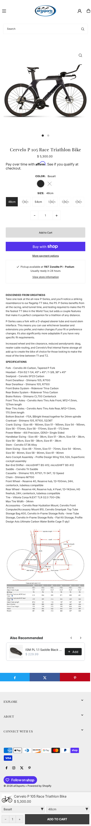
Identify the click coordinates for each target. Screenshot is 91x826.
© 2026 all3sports (14, 785)
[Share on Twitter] (45, 677)
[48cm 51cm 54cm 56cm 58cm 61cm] (67, 809)
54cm (38, 201)
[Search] (83, 29)
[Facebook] (6, 768)
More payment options (45, 255)
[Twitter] (21, 768)
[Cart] (88, 11)
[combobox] (45, 29)
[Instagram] (13, 768)
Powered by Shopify (39, 785)
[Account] (79, 11)
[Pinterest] (29, 768)
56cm (51, 201)
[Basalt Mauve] (23, 809)
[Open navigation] (16, 11)
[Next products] (80, 638)
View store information (45, 277)
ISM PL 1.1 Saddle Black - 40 (43, 649)
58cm (65, 201)
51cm (25, 201)
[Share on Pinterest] (75, 677)
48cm (11, 201)
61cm (78, 201)
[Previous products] (71, 638)
